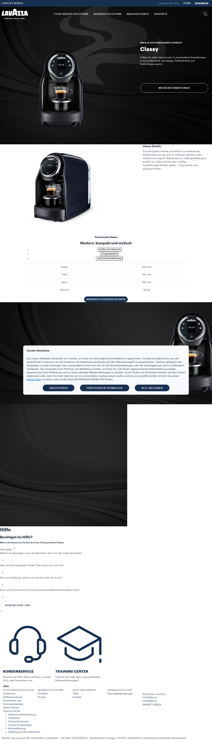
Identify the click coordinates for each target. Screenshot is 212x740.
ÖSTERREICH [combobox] (149, 698)
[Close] (1, 611)
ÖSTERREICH (149, 701)
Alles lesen (6, 550)
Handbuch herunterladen (106, 299)
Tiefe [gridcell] (64, 275)
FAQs (76, 694)
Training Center (11, 711)
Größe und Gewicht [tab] (109, 249)
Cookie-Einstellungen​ (20, 725)
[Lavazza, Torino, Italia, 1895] (14, 14)
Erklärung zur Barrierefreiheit (24, 732)
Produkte (43, 694)
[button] (205, 14)
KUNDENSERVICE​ (18, 671)
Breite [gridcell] (64, 267)
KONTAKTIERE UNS (17, 605)
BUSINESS (202, 3)
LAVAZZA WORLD (12, 3)
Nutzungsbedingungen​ (120, 694)
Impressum (14, 718)
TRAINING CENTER (71, 671)
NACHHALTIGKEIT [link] (138, 14)
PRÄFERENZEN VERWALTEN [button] (105, 388)
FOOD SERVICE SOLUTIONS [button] (71, 14)
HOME (187, 3)
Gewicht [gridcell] (64, 290)
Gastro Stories (11, 707)
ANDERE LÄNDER (151, 705)
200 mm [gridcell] (147, 267)
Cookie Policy (34, 379)
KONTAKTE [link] (160, 14)
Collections (9, 694)
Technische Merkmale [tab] (109, 258)
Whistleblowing (17, 728)
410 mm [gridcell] (146, 275)
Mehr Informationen (174, 88)
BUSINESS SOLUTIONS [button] (108, 14)
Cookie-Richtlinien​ (18, 721)
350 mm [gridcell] (146, 282)
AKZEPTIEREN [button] (58, 388)
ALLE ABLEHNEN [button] (152, 388)
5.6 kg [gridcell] (146, 290)
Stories (42, 697)
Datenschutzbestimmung (22, 714)
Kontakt (77, 697)
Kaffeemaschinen (13, 697)
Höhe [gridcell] (64, 282)
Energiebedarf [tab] (109, 254)
